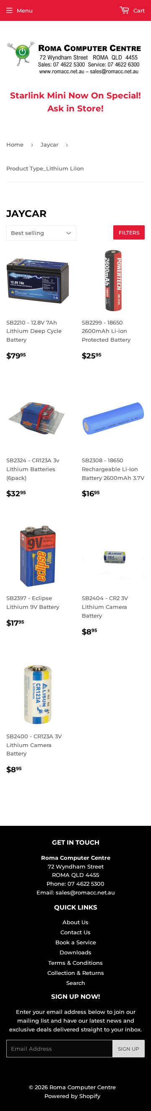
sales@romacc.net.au (85, 892)
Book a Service (75, 942)
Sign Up (128, 1049)
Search (75, 983)
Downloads (75, 952)
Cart (138, 10)
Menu (25, 10)
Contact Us (75, 932)
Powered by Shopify (72, 1096)
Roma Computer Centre (82, 1087)
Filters (129, 232)
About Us (75, 922)
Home (14, 144)
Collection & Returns (75, 972)
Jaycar (49, 144)
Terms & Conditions (75, 962)
